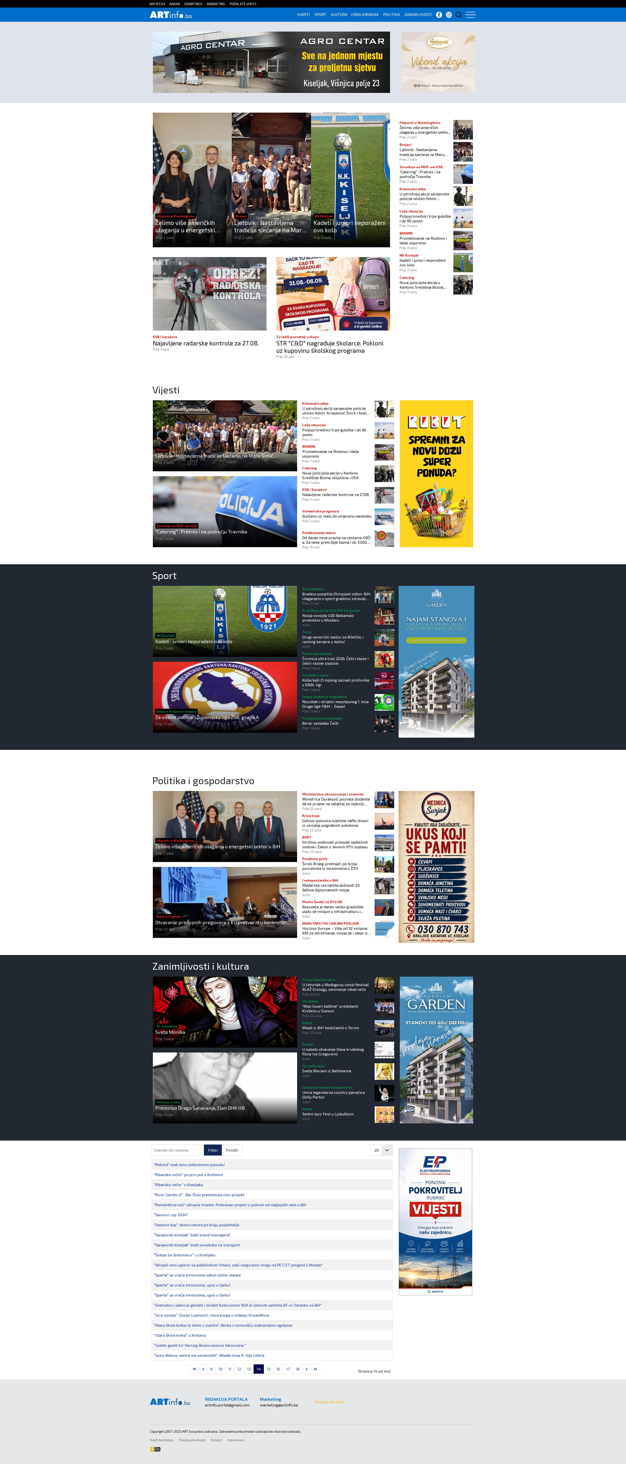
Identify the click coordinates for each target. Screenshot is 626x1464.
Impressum (236, 1440)
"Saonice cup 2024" (171, 1214)
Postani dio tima (329, 1401)
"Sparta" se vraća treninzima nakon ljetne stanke (197, 1275)
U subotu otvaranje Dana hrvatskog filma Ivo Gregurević (333, 1051)
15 (268, 1369)
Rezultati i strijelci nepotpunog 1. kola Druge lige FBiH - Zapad (335, 703)
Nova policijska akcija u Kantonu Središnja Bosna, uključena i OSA (422, 284)
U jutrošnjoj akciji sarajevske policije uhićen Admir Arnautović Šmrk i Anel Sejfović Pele (424, 196)
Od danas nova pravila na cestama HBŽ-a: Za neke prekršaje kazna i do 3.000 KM (337, 539)
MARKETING (216, 4)
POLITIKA (391, 14)
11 (229, 1369)
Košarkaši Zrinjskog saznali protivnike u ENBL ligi (335, 682)
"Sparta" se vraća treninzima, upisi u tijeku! (192, 1285)
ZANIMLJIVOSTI (418, 14)
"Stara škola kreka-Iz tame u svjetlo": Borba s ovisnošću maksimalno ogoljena (223, 1325)
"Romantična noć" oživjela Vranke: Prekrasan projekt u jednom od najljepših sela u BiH (230, 1204)
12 (239, 1369)
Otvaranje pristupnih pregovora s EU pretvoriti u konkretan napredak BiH (221, 922)
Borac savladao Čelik (320, 723)
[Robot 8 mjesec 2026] (436, 473)
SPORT (320, 14)
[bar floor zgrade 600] (436, 1049)
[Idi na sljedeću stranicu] (306, 1369)
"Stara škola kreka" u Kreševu (180, 1335)
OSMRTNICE (193, 4)
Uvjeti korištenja (161, 1440)
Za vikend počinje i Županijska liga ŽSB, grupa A (207, 717)
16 (278, 1369)
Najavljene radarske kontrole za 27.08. (206, 343)
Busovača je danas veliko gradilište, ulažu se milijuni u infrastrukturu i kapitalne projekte (333, 909)
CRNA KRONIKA (365, 14)
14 (259, 1369)
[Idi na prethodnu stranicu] (203, 1369)
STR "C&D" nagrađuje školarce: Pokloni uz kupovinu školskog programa (329, 346)
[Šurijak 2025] (436, 866)
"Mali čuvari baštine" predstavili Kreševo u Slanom (330, 1008)
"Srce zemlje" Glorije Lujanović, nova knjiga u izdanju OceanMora (211, 1315)
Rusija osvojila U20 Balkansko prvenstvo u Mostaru (328, 617)
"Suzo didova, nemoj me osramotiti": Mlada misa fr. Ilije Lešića (209, 1355)
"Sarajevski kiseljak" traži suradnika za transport (197, 1244)
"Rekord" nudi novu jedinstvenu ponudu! (189, 1164)
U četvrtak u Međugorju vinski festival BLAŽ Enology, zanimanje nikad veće (335, 987)
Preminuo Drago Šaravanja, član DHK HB (200, 1108)
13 (249, 1369)
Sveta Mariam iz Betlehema (326, 1070)
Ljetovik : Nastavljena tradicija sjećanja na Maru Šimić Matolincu (269, 226)
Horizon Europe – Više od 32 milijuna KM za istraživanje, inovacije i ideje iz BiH (335, 930)
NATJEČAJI (157, 4)
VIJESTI (303, 14)
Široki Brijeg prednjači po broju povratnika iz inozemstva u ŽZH (330, 866)
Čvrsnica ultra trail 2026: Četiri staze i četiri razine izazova (335, 660)
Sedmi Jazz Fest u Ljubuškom (328, 1113)
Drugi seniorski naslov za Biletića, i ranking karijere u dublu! (332, 639)
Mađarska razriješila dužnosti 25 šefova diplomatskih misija (331, 887)
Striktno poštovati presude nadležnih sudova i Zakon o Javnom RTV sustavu (335, 844)
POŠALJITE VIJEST (243, 4)
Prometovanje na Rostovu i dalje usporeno (423, 240)
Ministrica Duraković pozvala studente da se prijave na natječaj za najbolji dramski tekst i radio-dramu (336, 801)
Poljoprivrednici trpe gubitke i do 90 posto (425, 218)
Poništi (232, 1150)
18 (298, 1369)
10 (220, 1369)
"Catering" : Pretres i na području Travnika (420, 174)
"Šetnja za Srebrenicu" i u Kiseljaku (184, 1254)
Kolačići (216, 1440)
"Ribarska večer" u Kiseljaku (178, 1184)
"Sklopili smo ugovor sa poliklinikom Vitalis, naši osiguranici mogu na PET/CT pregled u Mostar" (238, 1265)
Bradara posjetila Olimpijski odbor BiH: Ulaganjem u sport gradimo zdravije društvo (336, 596)
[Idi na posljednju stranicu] (315, 1369)
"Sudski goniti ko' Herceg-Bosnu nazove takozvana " (200, 1345)
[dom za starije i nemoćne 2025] (436, 661)
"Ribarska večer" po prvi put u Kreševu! (188, 1174)
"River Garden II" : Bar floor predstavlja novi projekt (199, 1194)
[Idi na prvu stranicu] (194, 1369)
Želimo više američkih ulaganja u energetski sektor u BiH (185, 226)
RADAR (174, 4)
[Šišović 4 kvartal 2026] (438, 61)
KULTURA (339, 14)
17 (288, 1369)
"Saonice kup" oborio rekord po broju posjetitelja (196, 1224)
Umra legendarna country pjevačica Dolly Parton (333, 1094)
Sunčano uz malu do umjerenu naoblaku (336, 516)
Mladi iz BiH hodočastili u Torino (330, 1027)
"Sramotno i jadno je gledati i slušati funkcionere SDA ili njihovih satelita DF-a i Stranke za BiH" (238, 1305)
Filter (213, 1150)
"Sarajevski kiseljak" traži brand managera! (192, 1234)
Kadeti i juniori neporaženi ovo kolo (349, 226)
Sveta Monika (170, 1032)
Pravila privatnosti (192, 1440)
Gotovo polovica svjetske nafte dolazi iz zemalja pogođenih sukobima (335, 822)
